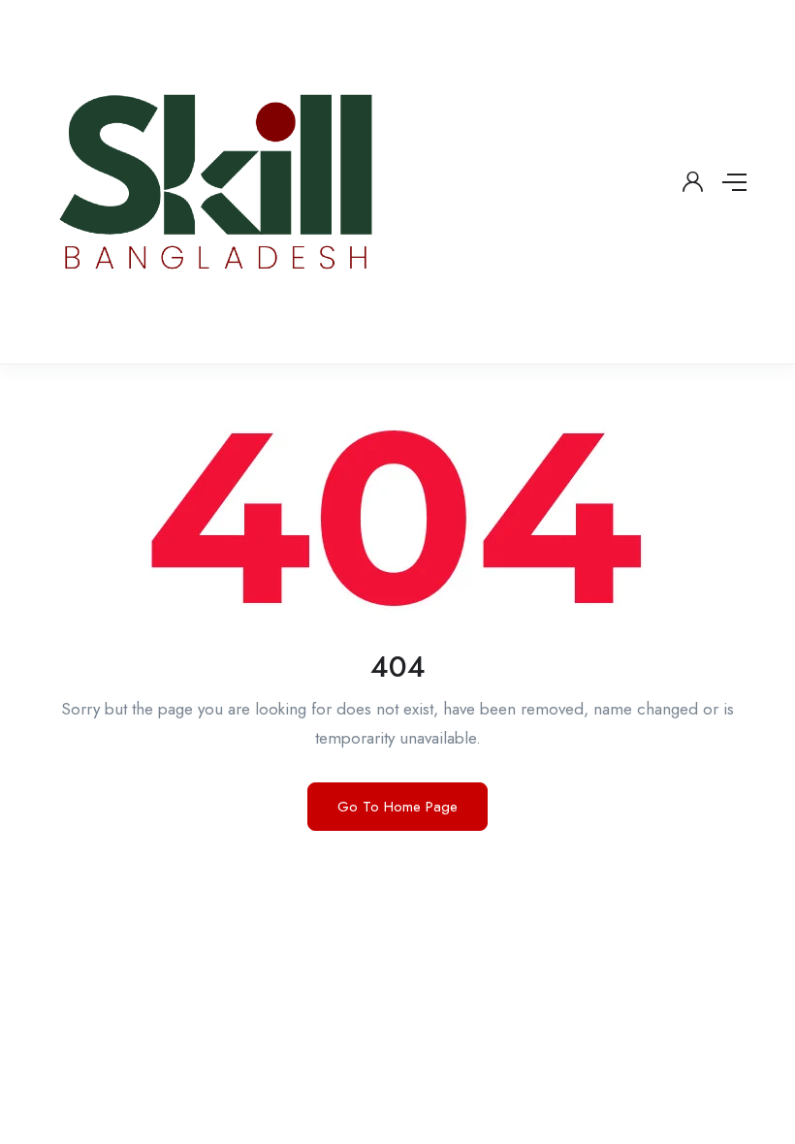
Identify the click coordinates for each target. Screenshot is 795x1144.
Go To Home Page (397, 806)
